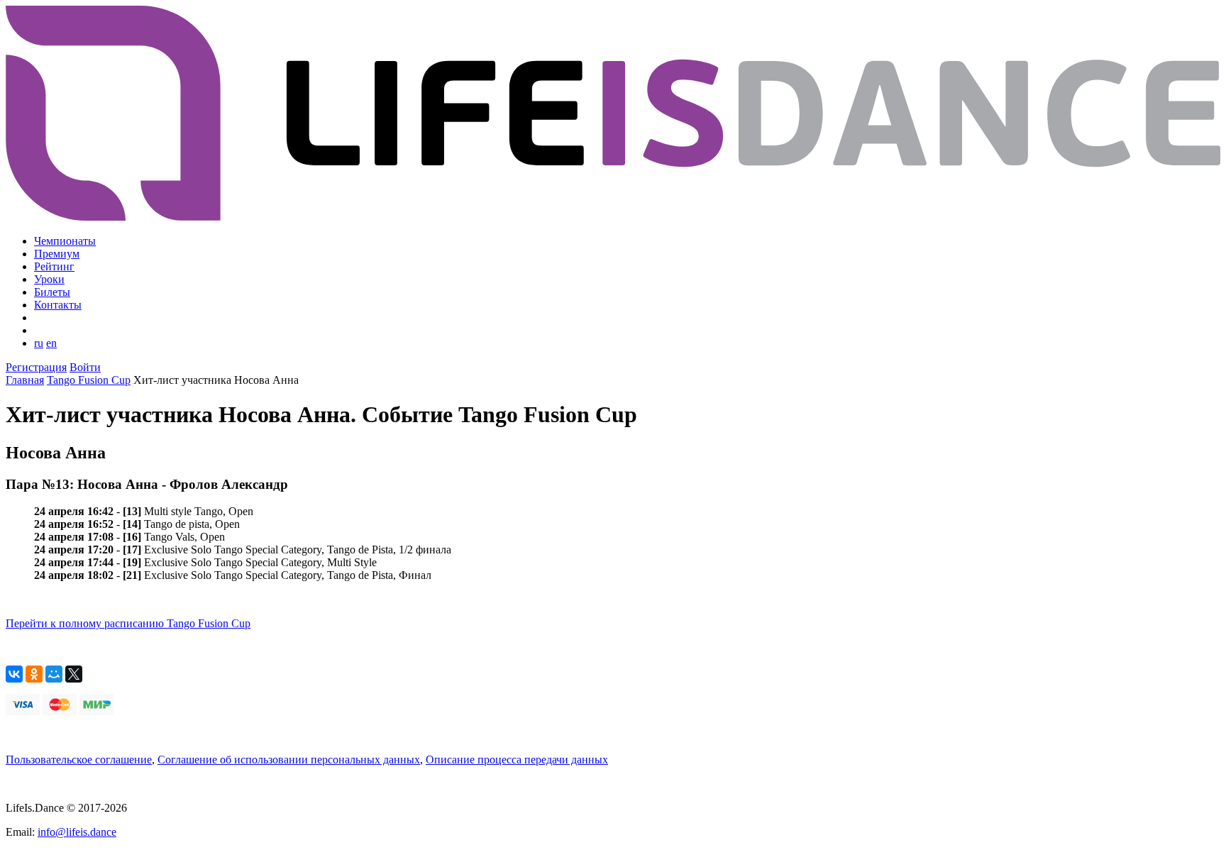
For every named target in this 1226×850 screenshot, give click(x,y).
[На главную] (613, 217)
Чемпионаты (65, 241)
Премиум (56, 254)
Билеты (52, 292)
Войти (85, 367)
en (51, 343)
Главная (25, 380)
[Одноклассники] (34, 674)
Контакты (58, 305)
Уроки (49, 279)
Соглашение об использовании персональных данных (289, 760)
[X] (73, 674)
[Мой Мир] (53, 674)
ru (38, 343)
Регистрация (36, 367)
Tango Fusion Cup (89, 380)
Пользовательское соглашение (79, 760)
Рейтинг (54, 266)
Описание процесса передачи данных (517, 760)
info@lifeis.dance (77, 832)
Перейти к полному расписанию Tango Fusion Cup (128, 623)
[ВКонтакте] (14, 674)
